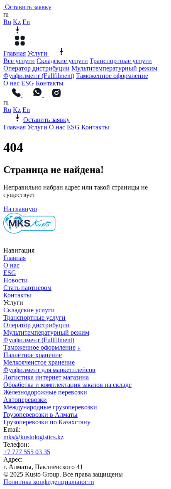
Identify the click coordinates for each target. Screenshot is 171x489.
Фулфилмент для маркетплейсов (49, 369)
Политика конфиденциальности (48, 481)
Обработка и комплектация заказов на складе (67, 384)
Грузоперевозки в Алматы (40, 414)
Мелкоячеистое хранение (39, 362)
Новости (15, 280)
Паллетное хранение (32, 354)
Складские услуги (62, 60)
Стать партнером (27, 287)
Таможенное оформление (112, 75)
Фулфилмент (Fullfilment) (38, 75)
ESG (27, 83)
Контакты (50, 83)
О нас (11, 83)
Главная (14, 53)
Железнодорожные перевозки (45, 392)
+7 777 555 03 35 (26, 451)
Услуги (38, 53)
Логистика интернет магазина (46, 377)
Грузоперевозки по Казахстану (46, 422)
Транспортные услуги (121, 60)
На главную (20, 208)
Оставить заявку (28, 6)
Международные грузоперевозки (50, 407)
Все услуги (19, 60)
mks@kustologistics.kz (33, 436)
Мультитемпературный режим (114, 68)
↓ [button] (79, 347)
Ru (7, 21)
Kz (17, 21)
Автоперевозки (25, 399)
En (26, 21)
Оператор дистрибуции (36, 68)
